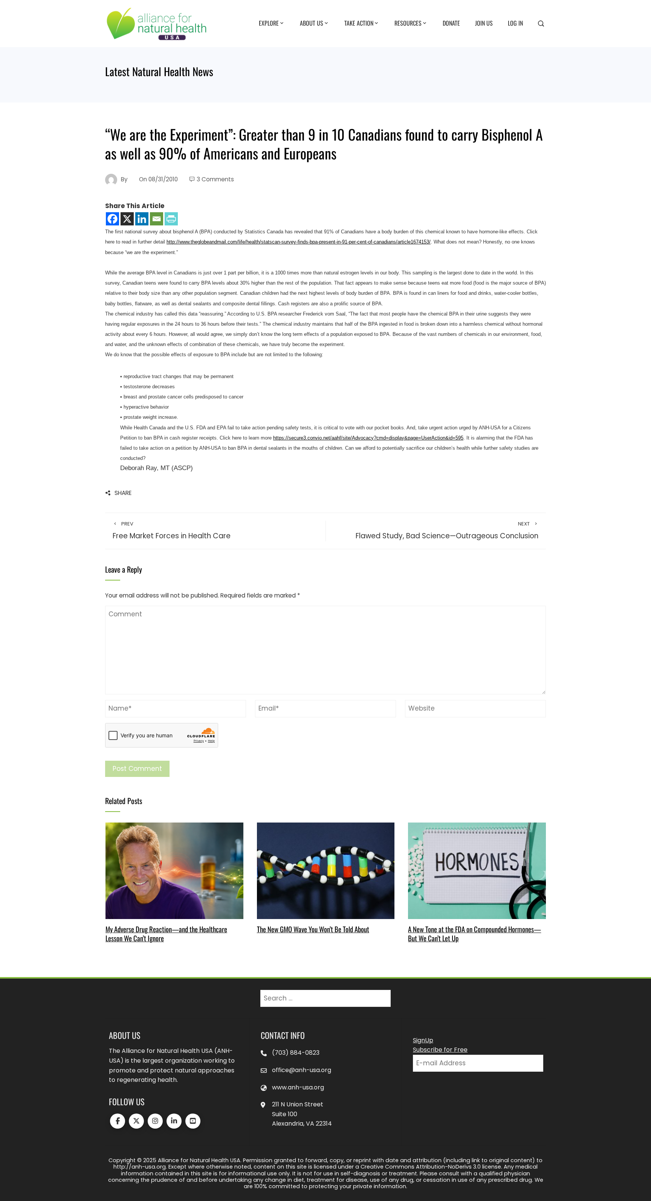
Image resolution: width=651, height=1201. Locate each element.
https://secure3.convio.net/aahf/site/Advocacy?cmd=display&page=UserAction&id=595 (368, 438)
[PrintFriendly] (171, 218)
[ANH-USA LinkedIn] (174, 1121)
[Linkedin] (141, 218)
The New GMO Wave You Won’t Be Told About (313, 929)
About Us (311, 23)
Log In (515, 23)
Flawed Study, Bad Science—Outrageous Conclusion (447, 531)
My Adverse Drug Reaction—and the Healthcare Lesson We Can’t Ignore (166, 933)
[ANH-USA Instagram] (155, 1121)
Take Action (358, 23)
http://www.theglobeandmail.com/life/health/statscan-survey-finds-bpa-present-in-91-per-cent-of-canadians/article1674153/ (299, 242)
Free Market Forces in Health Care (172, 531)
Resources (408, 23)
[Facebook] (112, 218)
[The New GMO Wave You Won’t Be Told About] (325, 870)
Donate (451, 23)
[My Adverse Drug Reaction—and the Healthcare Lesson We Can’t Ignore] (174, 870)
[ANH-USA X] (136, 1121)
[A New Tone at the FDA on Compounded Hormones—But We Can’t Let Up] (477, 870)
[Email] (156, 218)
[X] (127, 218)
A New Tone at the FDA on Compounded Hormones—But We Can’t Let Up (474, 933)
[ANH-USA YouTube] (192, 1121)
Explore (269, 23)
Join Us (484, 23)
